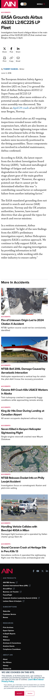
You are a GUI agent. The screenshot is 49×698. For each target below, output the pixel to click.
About (5, 659)
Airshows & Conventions (12, 643)
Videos (5, 637)
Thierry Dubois (10, 69)
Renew (5, 617)
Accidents (5, 12)
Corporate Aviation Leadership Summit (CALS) (20, 598)
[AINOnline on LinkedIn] (47, 571)
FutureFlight (7, 595)
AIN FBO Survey (9, 582)
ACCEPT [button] (19, 693)
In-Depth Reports (9, 634)
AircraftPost (7, 589)
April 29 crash (21, 108)
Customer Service (9, 614)
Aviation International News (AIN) (15, 586)
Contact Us (7, 669)
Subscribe (6, 611)
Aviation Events (8, 646)
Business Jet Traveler (11, 592)
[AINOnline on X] (42, 571)
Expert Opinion (8, 631)
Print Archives (8, 627)
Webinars (6, 640)
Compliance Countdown (12, 649)
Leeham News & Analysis (12, 601)
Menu (40, 4)
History (5, 666)
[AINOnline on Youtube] (37, 571)
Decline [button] (30, 693)
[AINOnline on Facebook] (33, 571)
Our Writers (7, 662)
